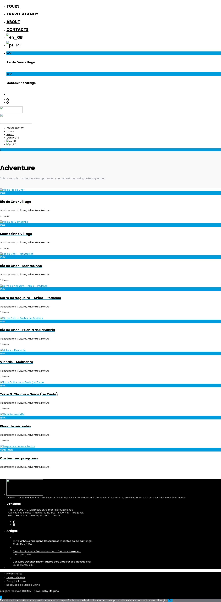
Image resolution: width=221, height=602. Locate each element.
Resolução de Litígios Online (23, 584)
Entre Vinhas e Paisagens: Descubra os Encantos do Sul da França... (53, 541)
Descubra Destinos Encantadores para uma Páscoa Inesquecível (52, 561)
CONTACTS (17, 29)
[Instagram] (7, 102)
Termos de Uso (15, 577)
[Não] (174, 601)
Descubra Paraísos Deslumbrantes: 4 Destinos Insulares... (47, 551)
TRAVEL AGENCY (22, 14)
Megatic (54, 591)
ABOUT (13, 21)
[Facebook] (13, 521)
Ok (170, 600)
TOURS (13, 6)
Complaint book (16, 581)
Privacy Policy (14, 573)
